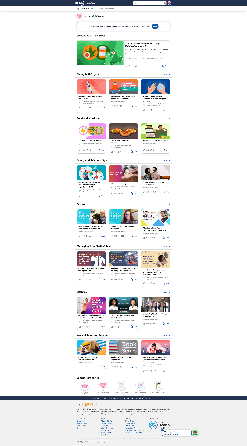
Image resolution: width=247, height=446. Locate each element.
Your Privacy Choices (136, 430)
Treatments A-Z (82, 423)
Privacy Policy (130, 423)
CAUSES (122, 398)
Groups (100, 9)
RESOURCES (149, 398)
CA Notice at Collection (133, 433)
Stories (81, 204)
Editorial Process (107, 428)
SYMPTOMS (130, 398)
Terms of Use (129, 421)
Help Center (81, 426)
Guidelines (104, 426)
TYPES (106, 398)
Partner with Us (106, 433)
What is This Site (107, 421)
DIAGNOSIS (113, 398)
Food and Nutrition (88, 118)
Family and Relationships (92, 160)
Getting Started (106, 423)
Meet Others (109, 9)
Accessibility (105, 430)
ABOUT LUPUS (98, 398)
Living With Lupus (88, 74)
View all (165, 75)
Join (169, 4)
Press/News (105, 435)
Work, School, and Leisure (92, 335)
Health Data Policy (131, 428)
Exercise (82, 292)
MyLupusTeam (90, 3)
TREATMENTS (139, 398)
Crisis (79, 428)
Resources (85, 9)
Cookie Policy (130, 426)
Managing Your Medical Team (94, 246)
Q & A (93, 9)
